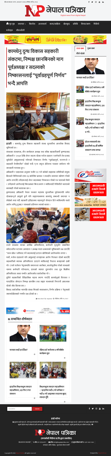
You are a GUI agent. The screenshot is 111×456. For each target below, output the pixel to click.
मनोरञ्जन (9, 30)
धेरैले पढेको (80, 53)
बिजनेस (32, 24)
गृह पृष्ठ (12, 24)
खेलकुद (66, 24)
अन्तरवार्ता (42, 24)
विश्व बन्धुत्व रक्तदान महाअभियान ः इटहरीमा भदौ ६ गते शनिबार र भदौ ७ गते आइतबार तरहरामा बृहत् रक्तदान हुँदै (53, 392)
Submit (37, 409)
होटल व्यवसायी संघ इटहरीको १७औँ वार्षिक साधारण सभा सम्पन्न (94, 146)
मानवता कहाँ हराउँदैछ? (19, 350)
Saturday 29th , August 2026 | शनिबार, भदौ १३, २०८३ (22, 2)
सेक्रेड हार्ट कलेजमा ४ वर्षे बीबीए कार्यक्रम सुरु (52, 351)
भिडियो (96, 24)
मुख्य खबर (91, 48)
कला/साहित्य (55, 24)
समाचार (21, 24)
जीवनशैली (20, 30)
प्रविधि (75, 24)
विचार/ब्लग (85, 24)
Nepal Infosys (102, 453)
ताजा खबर (80, 48)
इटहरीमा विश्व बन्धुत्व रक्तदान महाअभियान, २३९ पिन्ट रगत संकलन (21, 390)
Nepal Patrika (20, 453)
